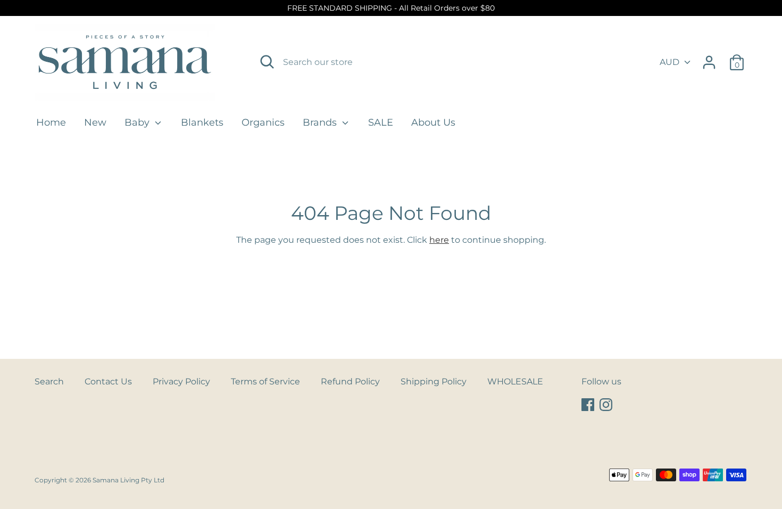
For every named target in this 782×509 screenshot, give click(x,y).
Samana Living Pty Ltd (128, 480)
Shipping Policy (434, 381)
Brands (321, 122)
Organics (263, 122)
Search (49, 381)
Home (51, 122)
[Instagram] (607, 405)
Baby (138, 122)
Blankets (202, 122)
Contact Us (108, 381)
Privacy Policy (181, 381)
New (95, 122)
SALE (380, 122)
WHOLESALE (515, 381)
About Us (433, 122)
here (439, 240)
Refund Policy (350, 381)
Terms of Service (265, 381)
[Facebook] (588, 405)
